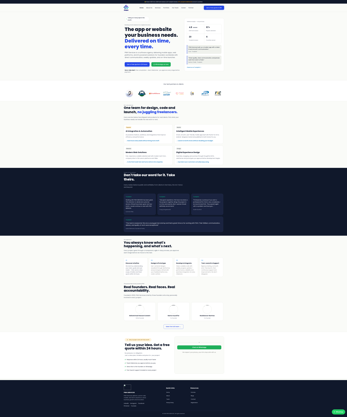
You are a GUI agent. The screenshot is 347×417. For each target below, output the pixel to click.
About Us (149, 8)
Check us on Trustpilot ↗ (194, 67)
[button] (128, 127)
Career (183, 8)
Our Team (175, 8)
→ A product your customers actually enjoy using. (192, 162)
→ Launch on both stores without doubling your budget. (194, 141)
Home (141, 8)
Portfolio (166, 8)
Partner (191, 8)
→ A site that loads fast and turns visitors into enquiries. (144, 162)
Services (158, 8)
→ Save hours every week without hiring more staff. (142, 141)
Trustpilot (128, 196)
